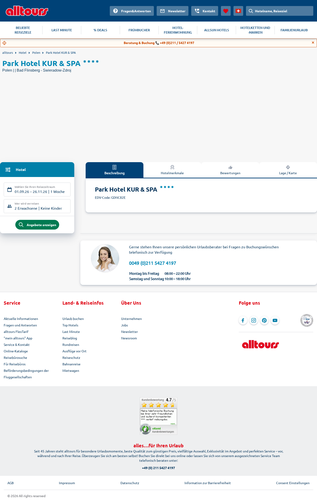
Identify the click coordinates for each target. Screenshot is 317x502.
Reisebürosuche (15, 357)
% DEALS (100, 30)
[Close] (313, 42)
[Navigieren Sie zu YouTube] (275, 320)
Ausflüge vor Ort (74, 351)
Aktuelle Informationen (21, 318)
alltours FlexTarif (16, 331)
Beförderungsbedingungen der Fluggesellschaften (26, 373)
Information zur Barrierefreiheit (207, 483)
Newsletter (129, 331)
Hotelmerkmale (172, 173)
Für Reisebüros (15, 364)
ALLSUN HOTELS (216, 30)
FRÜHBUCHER (139, 30)
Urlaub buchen (73, 318)
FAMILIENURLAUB (294, 30)
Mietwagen (70, 370)
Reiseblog (69, 338)
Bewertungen (230, 173)
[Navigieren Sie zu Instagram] (253, 320)
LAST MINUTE (62, 30)
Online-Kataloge (16, 351)
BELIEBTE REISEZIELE (23, 30)
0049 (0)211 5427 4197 (152, 263)
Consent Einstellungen (293, 483)
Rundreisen (70, 344)
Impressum (67, 483)
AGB (10, 483)
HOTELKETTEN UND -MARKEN (255, 30)
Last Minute (71, 331)
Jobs (124, 325)
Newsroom (129, 338)
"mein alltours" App (18, 338)
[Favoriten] (226, 11)
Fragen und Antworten (20, 325)
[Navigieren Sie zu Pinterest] (264, 320)
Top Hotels (70, 325)
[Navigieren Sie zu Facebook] (243, 320)
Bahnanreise (71, 364)
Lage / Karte (288, 173)
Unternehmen (131, 318)
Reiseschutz (71, 357)
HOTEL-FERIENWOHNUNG (178, 30)
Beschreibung (114, 173)
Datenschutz (129, 483)
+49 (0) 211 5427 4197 (158, 468)
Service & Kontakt (17, 344)
